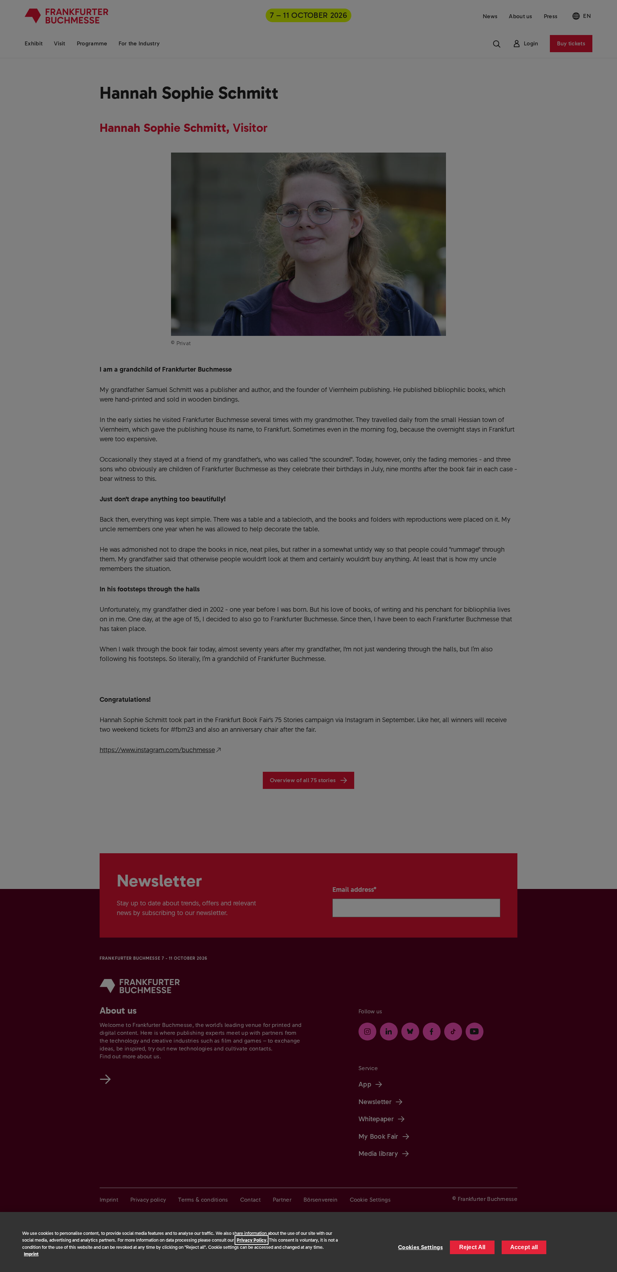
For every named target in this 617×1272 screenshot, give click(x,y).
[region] (308, 1242)
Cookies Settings (420, 1247)
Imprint (31, 1254)
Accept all (524, 1247)
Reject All (472, 1247)
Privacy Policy (251, 1240)
